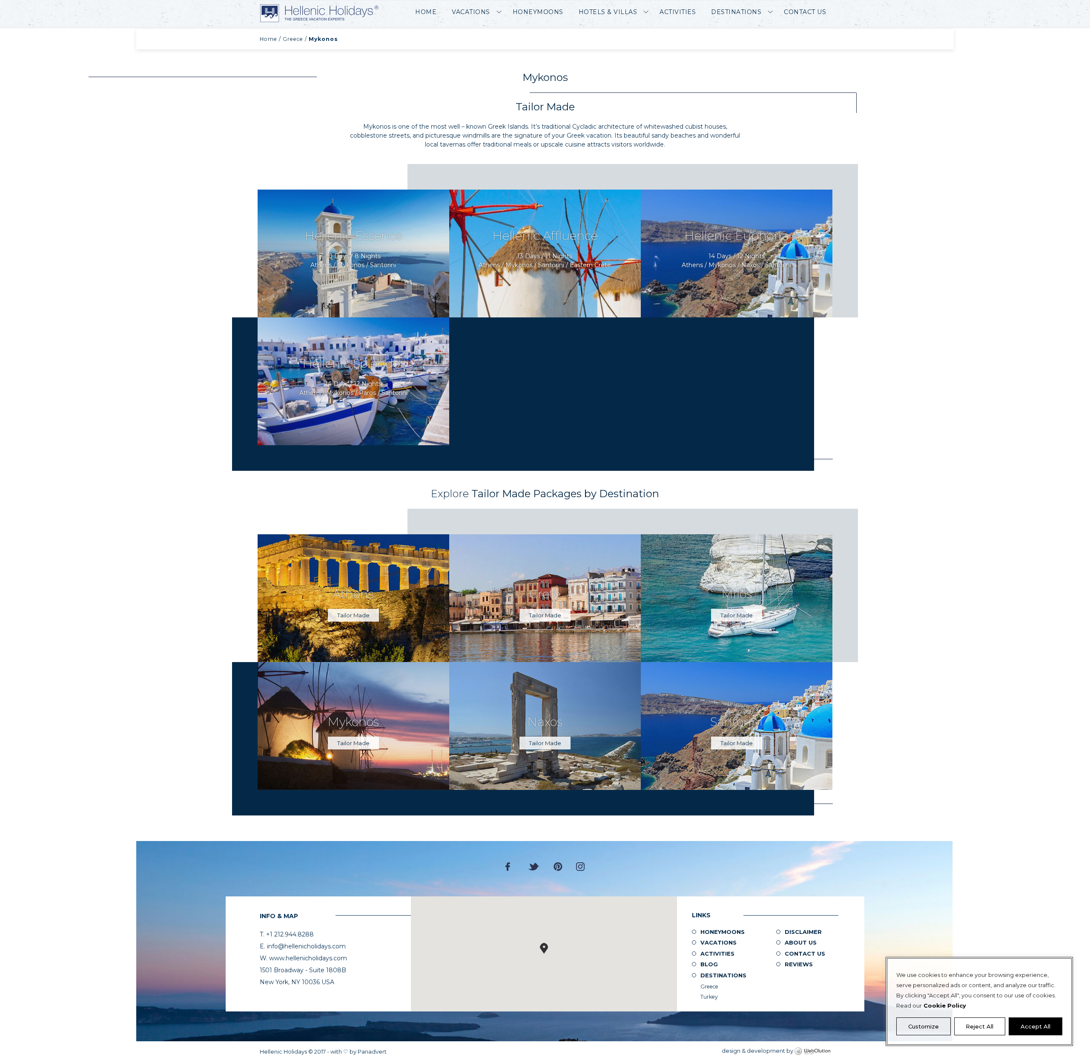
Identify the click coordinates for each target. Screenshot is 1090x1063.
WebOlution (812, 1051)
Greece (293, 39)
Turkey (709, 997)
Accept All (1035, 1026)
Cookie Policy (945, 1005)
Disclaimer (803, 931)
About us (801, 942)
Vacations (471, 12)
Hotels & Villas (608, 12)
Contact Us (805, 12)
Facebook (509, 866)
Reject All (979, 1026)
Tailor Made (353, 615)
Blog (709, 964)
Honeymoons (538, 12)
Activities (678, 12)
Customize (923, 1026)
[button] (543, 948)
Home (425, 12)
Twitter (534, 866)
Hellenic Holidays (319, 13)
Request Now (353, 253)
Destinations (736, 12)
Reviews (799, 964)
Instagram (580, 866)
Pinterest (558, 866)
